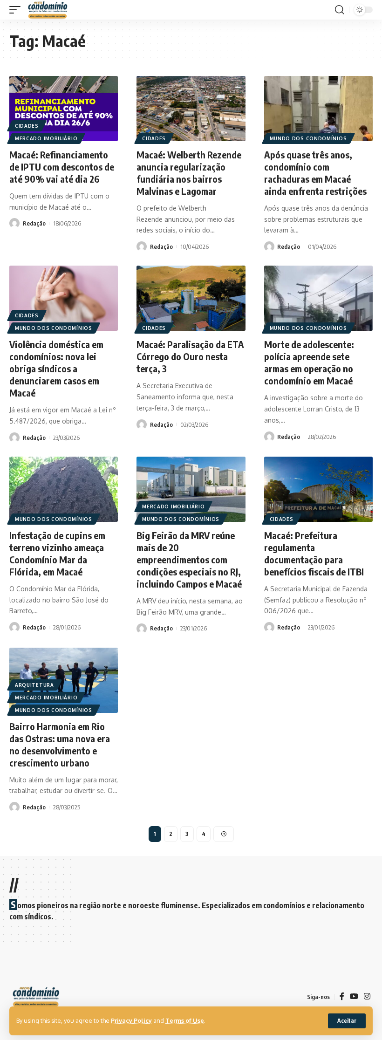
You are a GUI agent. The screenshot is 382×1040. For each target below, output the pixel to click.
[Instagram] (367, 996)
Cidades (27, 126)
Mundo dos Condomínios (308, 138)
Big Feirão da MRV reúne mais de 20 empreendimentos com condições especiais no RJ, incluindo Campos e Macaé (189, 559)
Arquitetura (34, 685)
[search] (340, 10)
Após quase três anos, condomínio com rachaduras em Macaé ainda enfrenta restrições (315, 173)
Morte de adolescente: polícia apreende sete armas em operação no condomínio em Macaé (309, 362)
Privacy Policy (131, 1020)
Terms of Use (184, 1020)
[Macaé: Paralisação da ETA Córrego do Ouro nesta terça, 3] (190, 298)
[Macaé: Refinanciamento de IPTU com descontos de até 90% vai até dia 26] (63, 108)
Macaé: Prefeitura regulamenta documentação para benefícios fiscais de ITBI (314, 553)
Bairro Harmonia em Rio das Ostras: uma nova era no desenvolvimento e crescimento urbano (59, 744)
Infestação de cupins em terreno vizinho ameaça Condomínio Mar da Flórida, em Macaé (57, 553)
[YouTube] (354, 996)
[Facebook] (342, 996)
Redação (34, 223)
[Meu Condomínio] (48, 10)
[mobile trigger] (17, 10)
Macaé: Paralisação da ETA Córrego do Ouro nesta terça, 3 (190, 356)
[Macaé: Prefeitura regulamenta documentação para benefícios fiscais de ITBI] (318, 489)
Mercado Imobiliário (46, 138)
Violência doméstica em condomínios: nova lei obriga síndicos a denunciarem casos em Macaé (56, 368)
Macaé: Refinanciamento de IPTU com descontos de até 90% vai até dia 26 (61, 167)
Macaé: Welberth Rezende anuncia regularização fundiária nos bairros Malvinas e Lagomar (188, 173)
